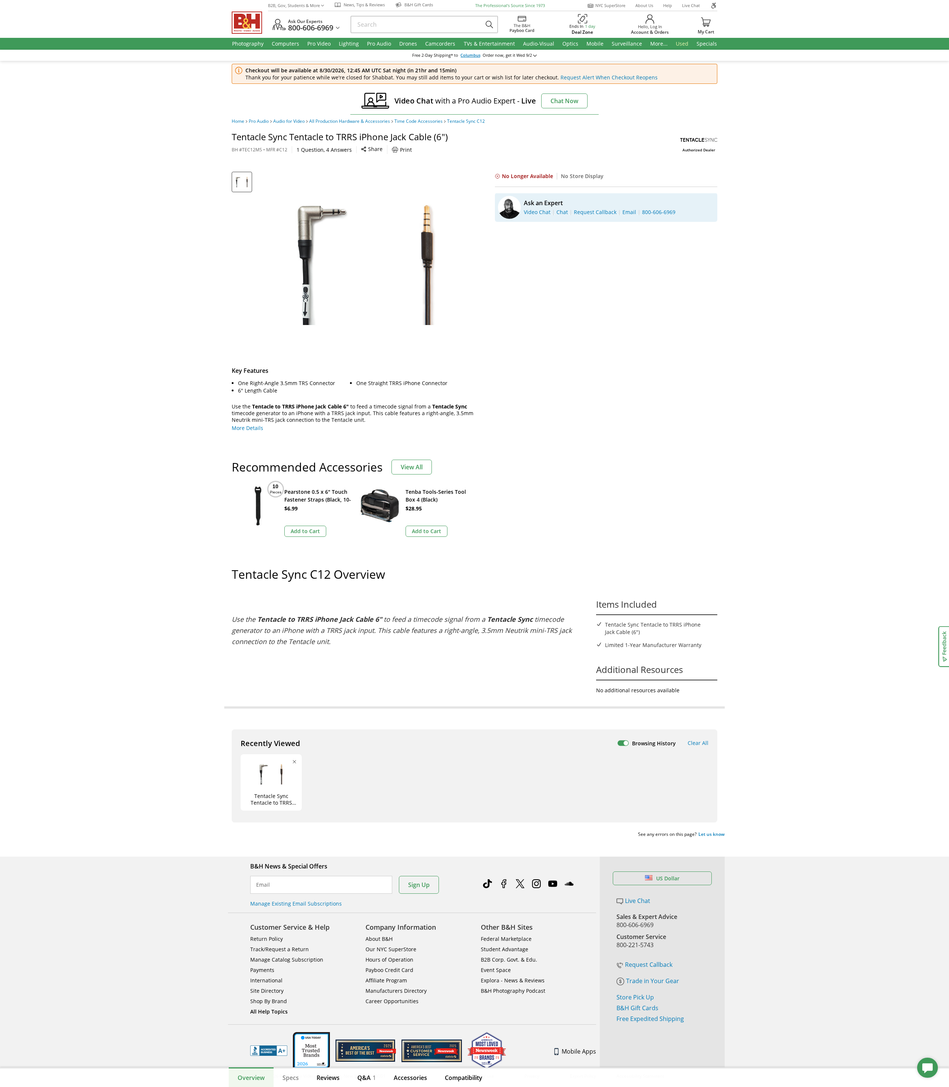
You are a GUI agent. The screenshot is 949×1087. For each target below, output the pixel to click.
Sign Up (419, 885)
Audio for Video (289, 121)
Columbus (470, 55)
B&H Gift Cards (637, 1008)
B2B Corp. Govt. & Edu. (509, 959)
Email (263, 884)
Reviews (328, 1078)
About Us (644, 5)
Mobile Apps (579, 1051)
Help (667, 5)
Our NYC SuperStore (391, 949)
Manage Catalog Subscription (286, 959)
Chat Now (564, 101)
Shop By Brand (268, 1001)
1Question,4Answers (324, 149)
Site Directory (267, 990)
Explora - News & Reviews (513, 980)
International (266, 980)
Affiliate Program (386, 980)
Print (406, 149)
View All (412, 467)
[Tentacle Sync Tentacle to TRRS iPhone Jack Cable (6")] (367, 264)
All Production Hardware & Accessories (349, 121)
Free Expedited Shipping (650, 1019)
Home (238, 121)
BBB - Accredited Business (268, 1050)
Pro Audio (259, 121)
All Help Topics (269, 1011)
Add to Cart (305, 531)
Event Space (496, 969)
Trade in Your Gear (652, 981)
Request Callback (648, 964)
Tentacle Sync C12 (466, 121)
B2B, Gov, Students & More (294, 5)
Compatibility (463, 1078)
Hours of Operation (389, 959)
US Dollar (667, 878)
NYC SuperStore (610, 5)
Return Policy (266, 938)
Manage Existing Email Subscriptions (296, 903)
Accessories (410, 1078)
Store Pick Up (635, 997)
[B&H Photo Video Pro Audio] (250, 23)
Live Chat (691, 5)
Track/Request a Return (279, 949)
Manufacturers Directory (396, 990)
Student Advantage (504, 949)
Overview (251, 1078)
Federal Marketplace (506, 938)
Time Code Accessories (418, 121)
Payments (262, 969)
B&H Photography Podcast (513, 990)
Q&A (366, 1078)
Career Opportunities (392, 1001)
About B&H (379, 938)
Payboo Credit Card (389, 969)
